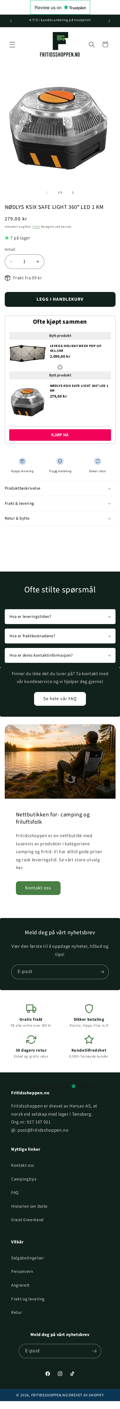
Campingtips (23, 1179)
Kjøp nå (60, 435)
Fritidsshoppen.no (49, 1395)
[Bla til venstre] (47, 192)
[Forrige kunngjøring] (11, 21)
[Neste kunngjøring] (109, 21)
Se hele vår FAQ (60, 698)
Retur (16, 1312)
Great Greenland (27, 1220)
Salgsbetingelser (27, 1258)
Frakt (36, 227)
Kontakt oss (38, 888)
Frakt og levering (27, 1299)
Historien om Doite (29, 1206)
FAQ (15, 1192)
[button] (12, 44)
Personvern (22, 1271)
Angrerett (20, 1285)
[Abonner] (102, 972)
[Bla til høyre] (73, 192)
